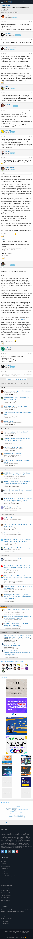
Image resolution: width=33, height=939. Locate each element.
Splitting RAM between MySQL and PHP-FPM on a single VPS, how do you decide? (18, 482)
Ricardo (6, 392)
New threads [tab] (11, 606)
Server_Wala (7, 543)
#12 (31, 371)
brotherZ (8, 130)
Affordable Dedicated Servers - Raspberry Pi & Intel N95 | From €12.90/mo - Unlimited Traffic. (18, 578)
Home (22, 937)
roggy (5, 433)
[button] (1, 2)
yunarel (6, 407)
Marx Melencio (9, 167)
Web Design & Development (8, 876)
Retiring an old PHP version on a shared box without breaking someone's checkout (18, 499)
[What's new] (28, 1)
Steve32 (6, 502)
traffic (15, 12)
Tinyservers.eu (7, 581)
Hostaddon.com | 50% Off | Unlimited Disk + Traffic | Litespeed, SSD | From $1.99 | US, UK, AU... (18, 567)
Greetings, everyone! (11, 507)
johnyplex (6, 463)
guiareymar (6, 528)
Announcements (10, 442)
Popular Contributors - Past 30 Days (12, 661)
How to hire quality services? (13, 447)
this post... (22, 319)
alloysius (6, 534)
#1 (31, 21)
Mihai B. (6, 589)
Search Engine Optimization (15, 455)
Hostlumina (6, 519)
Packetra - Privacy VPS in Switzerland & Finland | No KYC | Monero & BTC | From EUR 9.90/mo (17, 636)
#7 (31, 157)
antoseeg (8, 365)
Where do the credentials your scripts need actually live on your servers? (18, 491)
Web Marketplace (5, 900)
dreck (3, 12)
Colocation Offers (5, 897)
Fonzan (7, 104)
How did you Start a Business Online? (16, 432)
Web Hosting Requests (15, 528)
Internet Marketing (12, 392)
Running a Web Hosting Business (18, 476)
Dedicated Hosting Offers (17, 581)
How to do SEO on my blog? (12, 453)
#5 (31, 110)
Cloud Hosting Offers (6, 893)
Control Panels (4, 873)
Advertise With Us (7, 918)
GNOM (5, 560)
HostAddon (6, 571)
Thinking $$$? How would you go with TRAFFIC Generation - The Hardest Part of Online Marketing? (17, 596)
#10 (31, 269)
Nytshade (8, 33)
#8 (31, 173)
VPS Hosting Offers (14, 543)
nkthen (7, 151)
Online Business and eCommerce (15, 448)
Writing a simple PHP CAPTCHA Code (15, 406)
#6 (31, 136)
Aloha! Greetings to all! (11, 533)
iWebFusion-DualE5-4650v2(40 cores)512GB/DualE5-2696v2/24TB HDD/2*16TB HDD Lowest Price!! (17, 652)
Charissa (6, 455)
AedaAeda (8, 348)
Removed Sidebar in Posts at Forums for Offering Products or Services (17, 439)
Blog (4, 916)
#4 (31, 92)
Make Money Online (12, 600)
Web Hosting (4, 861)
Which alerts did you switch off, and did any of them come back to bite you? (18, 474)
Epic (6, 86)
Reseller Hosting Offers (6, 888)
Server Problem (9, 421)
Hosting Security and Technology (14, 422)
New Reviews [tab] (16, 632)
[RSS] (26, 937)
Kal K (3, 239)
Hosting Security (5, 871)
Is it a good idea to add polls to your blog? (17, 548)
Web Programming (12, 407)
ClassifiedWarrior (10, 48)
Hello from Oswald (10, 518)
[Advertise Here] (7, 782)
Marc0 (5, 549)
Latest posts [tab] (4, 606)
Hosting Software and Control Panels (16, 502)
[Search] (31, 1)
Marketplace (6, 923)
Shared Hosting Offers (15, 571)
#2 (31, 39)
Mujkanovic (6, 485)
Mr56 (5, 422)
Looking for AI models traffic (13, 559)
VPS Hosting (12, 485)
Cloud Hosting (4, 868)
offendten (6, 508)
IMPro (5, 600)
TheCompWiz (7, 476)
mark (5, 401)
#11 (31, 353)
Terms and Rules (10, 937)
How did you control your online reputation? (18, 391)
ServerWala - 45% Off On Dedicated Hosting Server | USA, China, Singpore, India (18, 540)
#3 (31, 53)
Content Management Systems (15, 549)
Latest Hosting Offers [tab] (6, 632)
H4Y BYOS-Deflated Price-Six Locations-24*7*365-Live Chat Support (15, 644)
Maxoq (5, 493)
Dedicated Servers (5, 866)
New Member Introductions (15, 508)
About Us (5, 914)
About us (18, 937)
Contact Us (5, 921)
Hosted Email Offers (6, 895)
